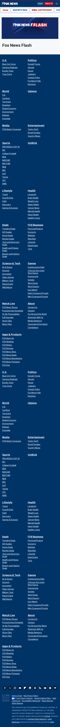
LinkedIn (30, 688)
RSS (40, 688)
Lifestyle (7, 190)
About (31, 303)
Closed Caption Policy (42, 698)
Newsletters (45, 688)
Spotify (50, 688)
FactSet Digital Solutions (37, 719)
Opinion (32, 91)
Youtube (20, 688)
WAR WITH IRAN (20, 10)
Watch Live (8, 303)
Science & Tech (11, 263)
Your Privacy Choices (24, 698)
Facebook (5, 688)
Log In (40, 3)
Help (54, 698)
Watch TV (48, 3)
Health (31, 190)
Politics (32, 60)
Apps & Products (11, 334)
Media (5, 125)
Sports (6, 143)
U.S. (4, 60)
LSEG (52, 722)
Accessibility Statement (31, 701)
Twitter (10, 688)
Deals (5, 224)
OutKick (32, 143)
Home (5, 10)
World (5, 91)
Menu (56, 3)
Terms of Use (17, 696)
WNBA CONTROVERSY (42, 10)
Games (32, 263)
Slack (35, 688)
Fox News (10, 3)
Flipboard (25, 688)
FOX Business (35, 224)
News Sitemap (47, 701)
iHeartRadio (55, 688)
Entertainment (36, 125)
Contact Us (16, 701)
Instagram (15, 688)
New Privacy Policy (31, 696)
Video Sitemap (17, 703)
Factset (47, 716)
